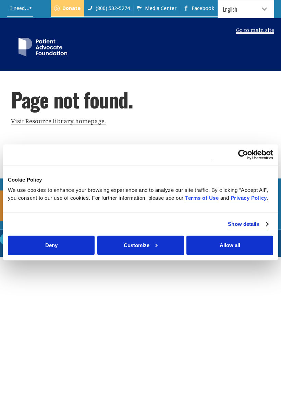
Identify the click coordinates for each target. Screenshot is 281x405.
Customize (136, 245)
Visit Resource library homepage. (58, 121)
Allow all (230, 245)
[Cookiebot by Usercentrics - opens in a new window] (243, 155)
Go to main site (255, 30)
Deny (51, 245)
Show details (243, 224)
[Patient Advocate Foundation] (42, 48)
